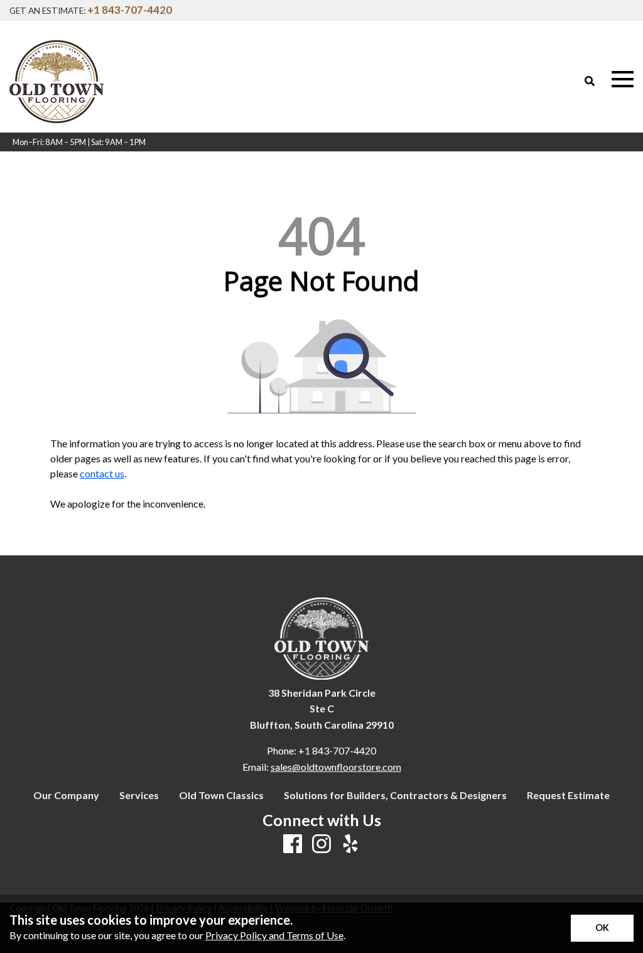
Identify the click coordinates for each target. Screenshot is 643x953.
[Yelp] (350, 844)
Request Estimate (568, 795)
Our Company (66, 795)
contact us (102, 473)
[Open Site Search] (590, 81)
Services (139, 795)
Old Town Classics (221, 795)
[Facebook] (292, 844)
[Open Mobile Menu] (623, 79)
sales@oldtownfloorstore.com (336, 767)
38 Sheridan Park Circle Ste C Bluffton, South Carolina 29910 (322, 709)
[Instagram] (321, 844)
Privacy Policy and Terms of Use (274, 935)
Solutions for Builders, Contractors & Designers (395, 795)
